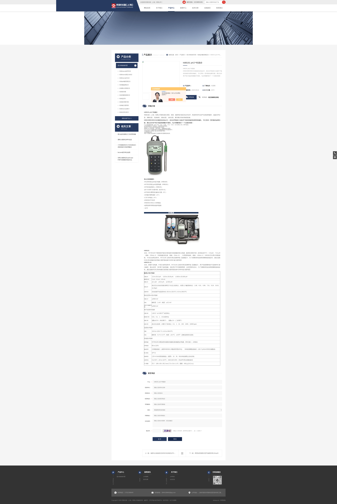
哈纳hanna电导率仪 (125, 71)
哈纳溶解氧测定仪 (124, 95)
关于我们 (159, 8)
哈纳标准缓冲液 (124, 102)
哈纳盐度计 (122, 98)
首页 (176, 54)
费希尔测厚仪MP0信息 (125, 139)
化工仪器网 (173, 500)
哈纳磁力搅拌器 (124, 105)
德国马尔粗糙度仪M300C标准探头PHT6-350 (165, 453)
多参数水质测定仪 (124, 88)
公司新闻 (145, 476)
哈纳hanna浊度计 (124, 108)
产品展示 (182, 54)
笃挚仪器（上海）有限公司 (153, 2)
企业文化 (172, 479)
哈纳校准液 (122, 91)
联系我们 (219, 8)
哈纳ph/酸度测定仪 (124, 81)
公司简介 (172, 476)
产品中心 (171, 8)
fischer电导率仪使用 (124, 152)
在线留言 (207, 8)
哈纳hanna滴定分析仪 (125, 74)
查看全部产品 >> (127, 118)
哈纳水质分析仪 (124, 112)
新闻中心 (183, 8)
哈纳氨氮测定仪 (124, 85)
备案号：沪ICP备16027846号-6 (153, 500)
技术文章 (195, 8)
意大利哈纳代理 (123, 65)
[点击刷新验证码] (167, 430)
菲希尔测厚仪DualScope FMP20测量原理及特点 (125, 159)
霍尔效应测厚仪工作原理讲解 (127, 134)
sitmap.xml (216, 500)
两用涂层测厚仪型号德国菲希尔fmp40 (206, 453)
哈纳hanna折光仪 (124, 78)
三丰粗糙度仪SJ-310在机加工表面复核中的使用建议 (127, 146)
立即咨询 (191, 97)
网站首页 (147, 8)
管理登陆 (223, 500)
